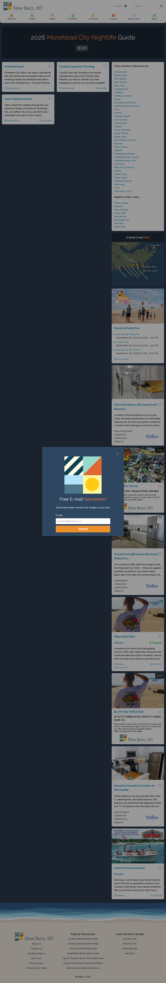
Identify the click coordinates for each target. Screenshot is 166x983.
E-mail (59, 515)
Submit (83, 529)
